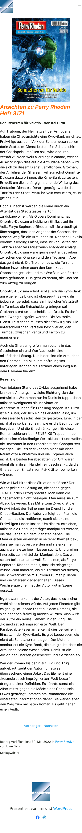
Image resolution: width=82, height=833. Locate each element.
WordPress (62, 808)
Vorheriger (32, 725)
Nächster (51, 725)
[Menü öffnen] (79, 6)
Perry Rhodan (64, 742)
